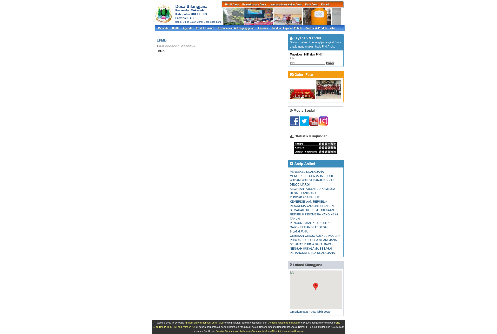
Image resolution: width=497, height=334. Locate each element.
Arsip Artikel (304, 163)
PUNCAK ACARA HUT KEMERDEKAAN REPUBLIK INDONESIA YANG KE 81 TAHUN (312, 201)
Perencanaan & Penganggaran (236, 28)
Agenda (187, 28)
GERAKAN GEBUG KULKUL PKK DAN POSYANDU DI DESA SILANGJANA (315, 237)
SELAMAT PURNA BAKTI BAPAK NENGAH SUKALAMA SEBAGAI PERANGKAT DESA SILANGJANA (312, 248)
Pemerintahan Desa (254, 4)
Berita (175, 28)
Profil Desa (232, 4)
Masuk (330, 62)
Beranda (163, 28)
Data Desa (311, 4)
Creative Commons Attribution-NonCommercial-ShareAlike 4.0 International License (260, 331)
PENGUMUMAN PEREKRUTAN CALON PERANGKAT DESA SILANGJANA (311, 227)
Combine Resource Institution (283, 322)
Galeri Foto (303, 74)
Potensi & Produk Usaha (320, 28)
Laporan (263, 28)
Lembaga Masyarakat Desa (285, 4)
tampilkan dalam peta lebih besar (310, 311)
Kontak (325, 4)
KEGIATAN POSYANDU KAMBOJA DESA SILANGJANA (312, 191)
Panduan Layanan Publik (287, 28)
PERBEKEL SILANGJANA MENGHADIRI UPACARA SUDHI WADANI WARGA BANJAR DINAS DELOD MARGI (312, 177)
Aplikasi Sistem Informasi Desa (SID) (204, 322)
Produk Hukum (205, 28)
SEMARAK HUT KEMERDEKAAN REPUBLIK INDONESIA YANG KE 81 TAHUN (314, 214)
